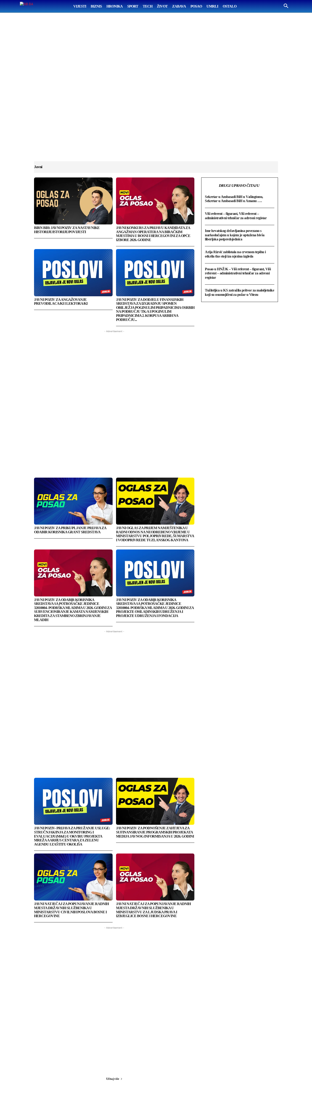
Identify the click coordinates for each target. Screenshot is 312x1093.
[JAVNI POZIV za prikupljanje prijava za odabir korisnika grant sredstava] (73, 501)
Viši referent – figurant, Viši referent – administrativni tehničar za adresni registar (236, 216)
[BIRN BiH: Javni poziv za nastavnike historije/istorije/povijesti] (73, 200)
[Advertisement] (156, 91)
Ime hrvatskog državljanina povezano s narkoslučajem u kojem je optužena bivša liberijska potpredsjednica (234, 235)
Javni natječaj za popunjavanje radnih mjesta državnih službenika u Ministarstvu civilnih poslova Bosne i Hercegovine (71, 910)
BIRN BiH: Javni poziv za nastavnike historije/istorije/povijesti (67, 230)
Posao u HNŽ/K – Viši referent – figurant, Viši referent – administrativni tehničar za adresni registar (238, 273)
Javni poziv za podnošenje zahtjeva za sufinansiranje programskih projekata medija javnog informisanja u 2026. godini (155, 832)
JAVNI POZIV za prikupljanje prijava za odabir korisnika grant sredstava (70, 530)
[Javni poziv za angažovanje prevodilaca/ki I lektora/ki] (73, 272)
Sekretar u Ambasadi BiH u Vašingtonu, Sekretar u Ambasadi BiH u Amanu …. (234, 199)
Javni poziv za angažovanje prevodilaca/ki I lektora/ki (60, 302)
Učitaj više (112, 1078)
